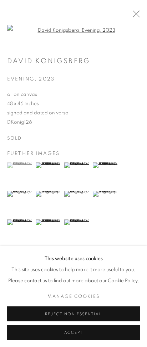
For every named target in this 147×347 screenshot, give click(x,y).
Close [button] (134, 16)
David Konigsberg (48, 61)
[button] (20, 165)
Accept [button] (73, 333)
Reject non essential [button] (73, 314)
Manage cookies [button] (73, 296)
